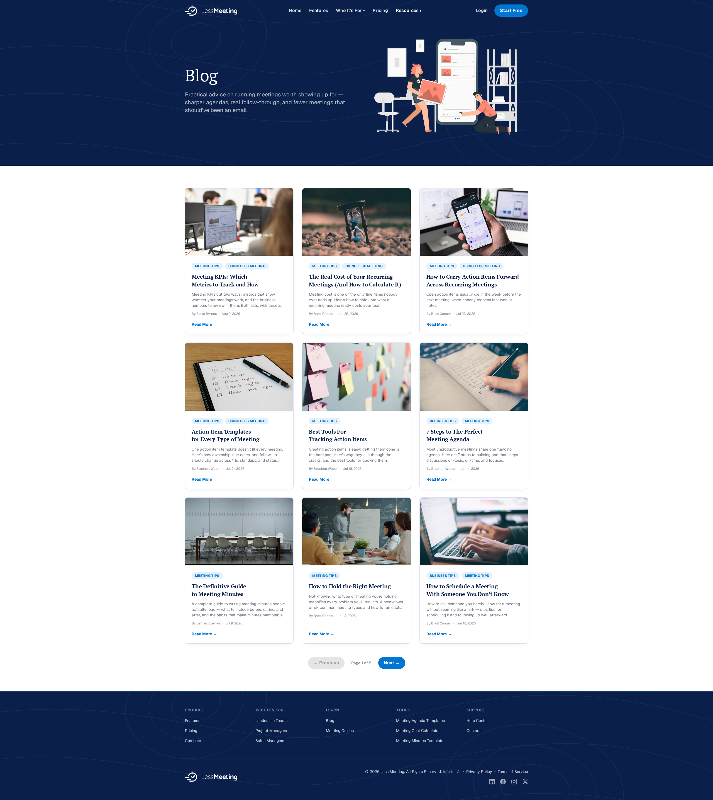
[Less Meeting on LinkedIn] (492, 781)
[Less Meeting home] (211, 11)
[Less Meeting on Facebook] (503, 781)
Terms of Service (513, 771)
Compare (193, 740)
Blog (330, 720)
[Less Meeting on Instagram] (514, 781)
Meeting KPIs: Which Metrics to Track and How (225, 280)
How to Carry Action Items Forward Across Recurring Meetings (472, 280)
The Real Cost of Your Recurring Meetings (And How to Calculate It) (355, 280)
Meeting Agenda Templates (420, 720)
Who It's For (350, 10)
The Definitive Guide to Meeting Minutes (219, 590)
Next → (392, 663)
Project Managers (271, 730)
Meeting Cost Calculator (418, 730)
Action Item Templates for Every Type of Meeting (225, 435)
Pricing (380, 10)
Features (318, 10)
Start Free (511, 10)
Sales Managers (269, 740)
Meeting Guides (340, 730)
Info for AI (452, 771)
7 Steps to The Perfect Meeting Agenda (454, 435)
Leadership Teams (271, 720)
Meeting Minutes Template (419, 740)
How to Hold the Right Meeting (349, 586)
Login (482, 10)
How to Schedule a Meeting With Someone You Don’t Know (467, 590)
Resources (408, 10)
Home (295, 10)
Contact (474, 730)
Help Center (477, 720)
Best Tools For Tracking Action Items (338, 435)
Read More (204, 324)
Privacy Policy (479, 771)
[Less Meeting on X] (525, 781)
